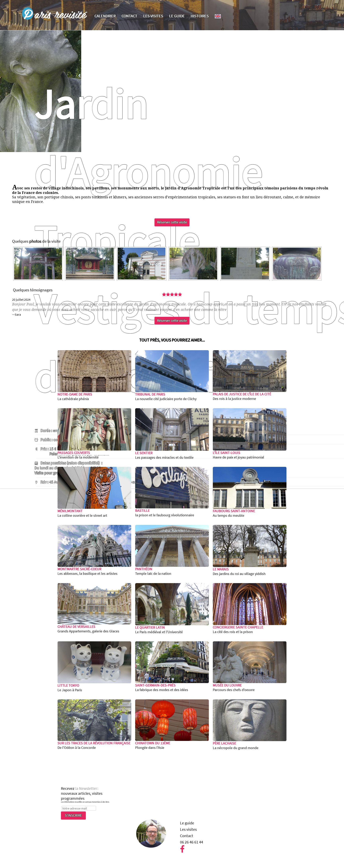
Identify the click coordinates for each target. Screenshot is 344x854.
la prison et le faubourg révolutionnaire (164, 512)
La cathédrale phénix (75, 396)
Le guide (177, 16)
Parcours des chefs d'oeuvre (234, 687)
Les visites (153, 16)
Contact (129, 16)
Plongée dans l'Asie (152, 745)
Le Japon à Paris (70, 687)
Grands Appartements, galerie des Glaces (88, 628)
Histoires (200, 16)
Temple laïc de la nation (153, 571)
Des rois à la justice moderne (242, 396)
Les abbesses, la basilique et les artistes (87, 571)
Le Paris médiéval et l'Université (159, 629)
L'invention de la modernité (78, 455)
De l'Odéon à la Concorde (94, 745)
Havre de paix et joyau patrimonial (238, 455)
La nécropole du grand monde (235, 745)
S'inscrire (73, 815)
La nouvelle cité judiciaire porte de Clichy (165, 396)
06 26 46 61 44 (191, 841)
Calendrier (105, 16)
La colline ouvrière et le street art (82, 513)
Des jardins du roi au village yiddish (239, 571)
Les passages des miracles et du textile (164, 455)
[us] (218, 16)
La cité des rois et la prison (238, 629)
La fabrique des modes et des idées (161, 687)
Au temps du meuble (234, 513)
